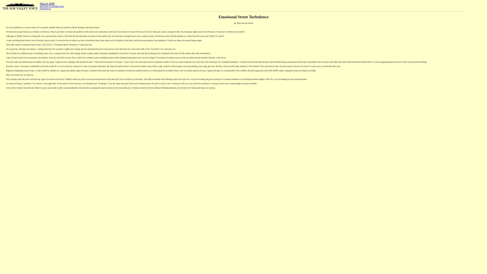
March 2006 (47, 3)
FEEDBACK (45, 9)
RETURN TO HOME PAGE (52, 6)
